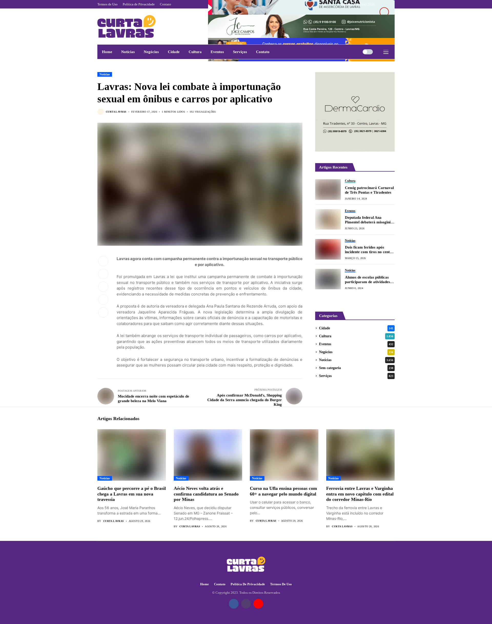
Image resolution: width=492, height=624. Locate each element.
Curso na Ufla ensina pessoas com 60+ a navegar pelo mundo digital (283, 491)
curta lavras (116, 111)
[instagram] (386, 4)
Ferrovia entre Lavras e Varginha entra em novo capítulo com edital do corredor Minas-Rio (360, 494)
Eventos (356, 344)
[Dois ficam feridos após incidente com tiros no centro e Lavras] (328, 249)
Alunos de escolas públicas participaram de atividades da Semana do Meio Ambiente (367, 279)
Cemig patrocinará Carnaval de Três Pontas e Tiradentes (369, 189)
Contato (219, 584)
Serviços (356, 376)
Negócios (356, 352)
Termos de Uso (281, 584)
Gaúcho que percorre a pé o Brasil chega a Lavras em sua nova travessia (131, 494)
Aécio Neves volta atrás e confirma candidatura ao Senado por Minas (206, 494)
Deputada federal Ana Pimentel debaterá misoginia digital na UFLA (369, 219)
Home (204, 584)
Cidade (356, 328)
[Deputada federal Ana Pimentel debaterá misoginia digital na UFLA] (328, 219)
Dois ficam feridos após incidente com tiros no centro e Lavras (369, 249)
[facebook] (379, 4)
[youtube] (393, 4)
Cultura (356, 336)
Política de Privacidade (248, 584)
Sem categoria (356, 368)
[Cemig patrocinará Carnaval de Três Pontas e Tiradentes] (328, 189)
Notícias (104, 74)
